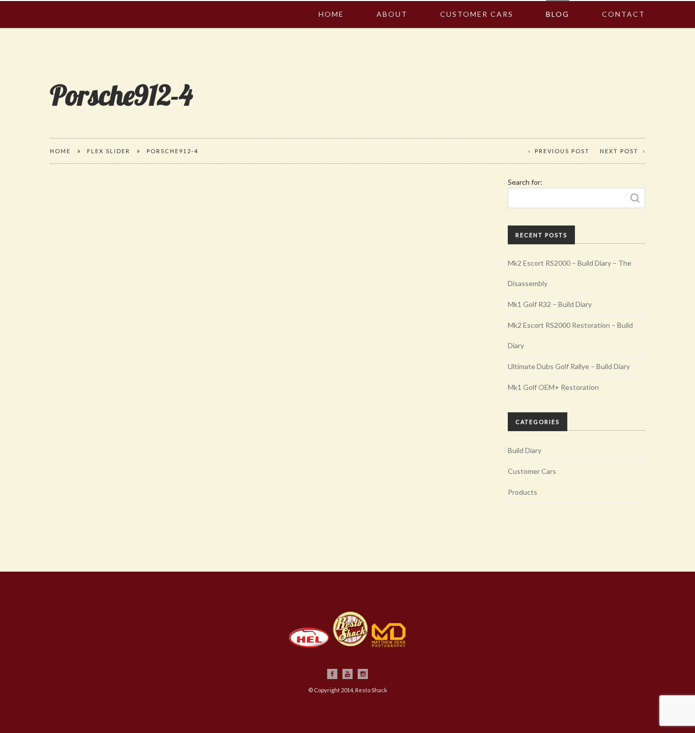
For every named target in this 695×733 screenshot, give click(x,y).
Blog (557, 3)
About (392, 3)
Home (331, 3)
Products (522, 492)
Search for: (525, 182)
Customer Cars (476, 3)
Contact (623, 3)
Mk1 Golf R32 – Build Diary (550, 304)
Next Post (619, 151)
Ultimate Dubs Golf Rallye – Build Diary (569, 366)
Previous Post (562, 151)
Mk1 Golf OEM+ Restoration (553, 387)
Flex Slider (108, 151)
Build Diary (524, 450)
